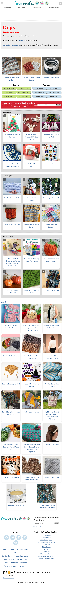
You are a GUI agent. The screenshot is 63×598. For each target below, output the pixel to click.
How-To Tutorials (54, 92)
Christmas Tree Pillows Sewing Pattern (51, 136)
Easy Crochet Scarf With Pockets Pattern (52, 327)
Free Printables (39, 88)
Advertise (14, 549)
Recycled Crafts (23, 88)
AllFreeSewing (46, 547)
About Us (6, 549)
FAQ (15, 553)
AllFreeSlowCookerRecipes (46, 556)
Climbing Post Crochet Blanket (31, 291)
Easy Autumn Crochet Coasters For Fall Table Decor (11, 447)
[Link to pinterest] (18, 537)
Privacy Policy (22, 559)
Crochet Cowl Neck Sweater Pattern (52, 357)
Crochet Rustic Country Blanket (31, 226)
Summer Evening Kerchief (11, 384)
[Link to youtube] (15, 542)
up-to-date (21, 40)
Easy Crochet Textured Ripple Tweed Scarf (31, 478)
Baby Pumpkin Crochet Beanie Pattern (51, 260)
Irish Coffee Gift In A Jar (31, 165)
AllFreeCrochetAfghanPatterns (46, 542)
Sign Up (58, 104)
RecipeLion (46, 551)
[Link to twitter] (12, 537)
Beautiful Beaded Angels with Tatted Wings (31, 137)
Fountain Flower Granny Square (31, 79)
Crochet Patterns (8, 96)
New (2, 302)
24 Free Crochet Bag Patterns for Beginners (31, 260)
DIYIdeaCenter (46, 544)
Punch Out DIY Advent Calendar (12, 136)
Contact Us (24, 549)
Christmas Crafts (8, 92)
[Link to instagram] (24, 537)
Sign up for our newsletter (11, 45)
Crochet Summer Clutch (12, 198)
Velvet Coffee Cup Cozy (12, 225)
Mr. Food (46, 549)
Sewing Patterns (39, 92)
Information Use (21, 106)
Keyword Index (9, 559)
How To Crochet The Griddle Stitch (31, 357)
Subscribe (23, 563)
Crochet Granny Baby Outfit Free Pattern (11, 327)
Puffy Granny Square (52, 477)
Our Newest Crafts (9, 88)
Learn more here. (8, 578)
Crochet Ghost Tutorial (11, 477)
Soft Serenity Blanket (31, 412)
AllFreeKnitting (46, 537)
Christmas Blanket (51, 164)
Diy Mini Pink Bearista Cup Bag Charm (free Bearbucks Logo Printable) (52, 415)
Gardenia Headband (52, 445)
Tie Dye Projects (54, 88)
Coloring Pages (40, 96)
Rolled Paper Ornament (51, 198)
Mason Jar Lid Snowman (31, 199)
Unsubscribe (22, 566)
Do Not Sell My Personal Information (15, 556)
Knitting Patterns (54, 96)
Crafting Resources (23, 92)
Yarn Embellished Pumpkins (12, 291)
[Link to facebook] (6, 537)
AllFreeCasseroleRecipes (46, 559)
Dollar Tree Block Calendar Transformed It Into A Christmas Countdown (12, 262)
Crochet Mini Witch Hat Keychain (31, 385)
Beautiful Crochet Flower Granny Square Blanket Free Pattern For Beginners (31, 448)
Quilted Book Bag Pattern (51, 226)
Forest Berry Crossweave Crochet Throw (11, 413)
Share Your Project (11, 563)
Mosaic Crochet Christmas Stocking (12, 165)
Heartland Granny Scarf (51, 290)
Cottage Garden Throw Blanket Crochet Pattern (47, 506)
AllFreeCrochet (46, 535)
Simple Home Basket (51, 78)
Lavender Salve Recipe (16, 505)
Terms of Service (10, 566)
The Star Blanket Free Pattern (52, 385)
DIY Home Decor (23, 96)
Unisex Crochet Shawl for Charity (11, 79)
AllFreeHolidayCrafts (46, 540)
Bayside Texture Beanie (11, 356)
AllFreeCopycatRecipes (46, 554)
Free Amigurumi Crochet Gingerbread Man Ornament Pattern (31, 328)
